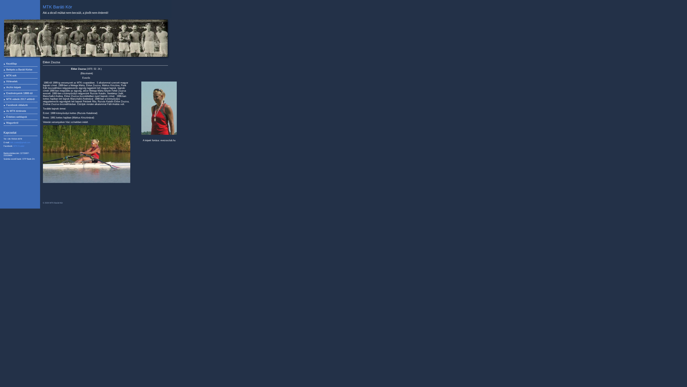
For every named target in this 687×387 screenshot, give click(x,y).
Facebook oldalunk (17, 105)
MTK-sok (11, 75)
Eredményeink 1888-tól (19, 93)
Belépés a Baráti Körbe (19, 69)
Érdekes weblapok (16, 116)
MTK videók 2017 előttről (20, 99)
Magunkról (12, 122)
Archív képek (13, 87)
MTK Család (18, 146)
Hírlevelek (12, 81)
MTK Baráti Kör (57, 6)
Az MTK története (16, 110)
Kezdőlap (11, 63)
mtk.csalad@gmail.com (20, 142)
